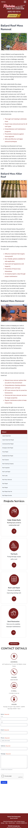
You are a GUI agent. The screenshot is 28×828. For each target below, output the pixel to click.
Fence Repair (5, 451)
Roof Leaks (5, 475)
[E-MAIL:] (14, 685)
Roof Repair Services (7, 495)
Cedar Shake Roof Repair (8, 440)
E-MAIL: (14, 691)
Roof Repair (5, 483)
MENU (3, 2)
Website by (14, 826)
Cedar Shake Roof (6, 436)
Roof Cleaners (5, 459)
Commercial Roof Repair (8, 444)
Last (2, 722)
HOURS (14, 704)
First (2, 716)
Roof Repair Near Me (7, 491)
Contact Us (21, 166)
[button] (26, 2)
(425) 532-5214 (14, 12)
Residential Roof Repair (7, 455)
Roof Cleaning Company (8, 463)
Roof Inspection (6, 467)
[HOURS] (14, 699)
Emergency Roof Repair (7, 448)
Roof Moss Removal (7, 479)
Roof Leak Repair (6, 471)
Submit (4, 782)
